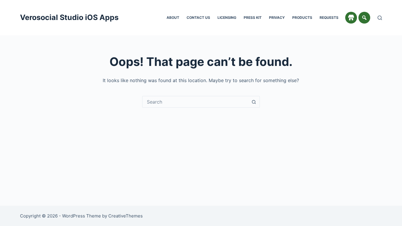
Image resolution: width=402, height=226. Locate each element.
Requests (329, 17)
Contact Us (198, 17)
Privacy (277, 17)
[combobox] (195, 102)
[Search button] (254, 101)
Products (302, 17)
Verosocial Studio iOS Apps (69, 17)
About (173, 17)
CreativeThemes (125, 216)
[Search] (380, 18)
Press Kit (253, 17)
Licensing (226, 17)
